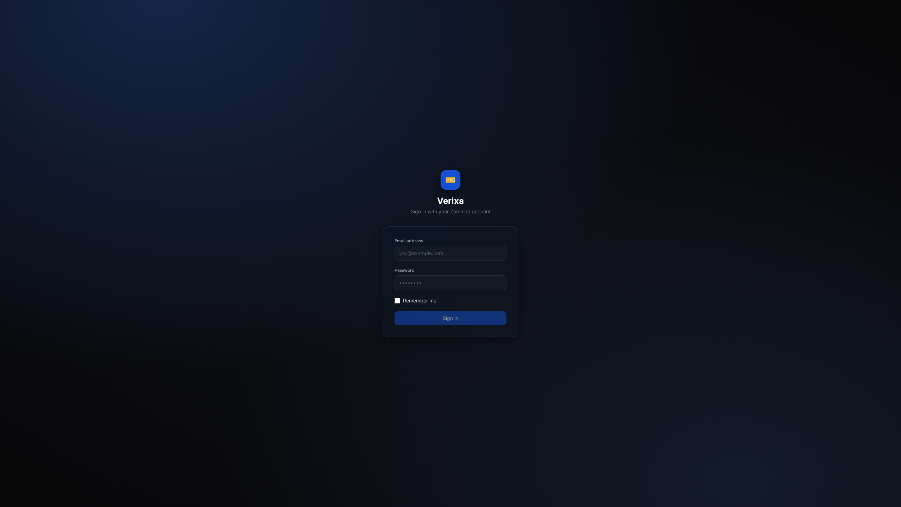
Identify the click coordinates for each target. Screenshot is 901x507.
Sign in (450, 318)
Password (405, 270)
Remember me (419, 300)
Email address (409, 240)
